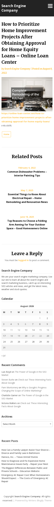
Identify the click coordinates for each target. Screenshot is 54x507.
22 (40, 335)
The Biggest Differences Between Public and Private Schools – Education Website (24, 469)
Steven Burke (8, 379)
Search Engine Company (14, 8)
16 (48, 330)
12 (19, 330)
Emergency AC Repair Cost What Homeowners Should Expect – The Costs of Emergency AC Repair (26, 478)
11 (11, 330)
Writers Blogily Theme (40, 500)
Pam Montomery (10, 387)
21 (33, 335)
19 (19, 335)
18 (11, 335)
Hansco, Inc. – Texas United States (20, 456)
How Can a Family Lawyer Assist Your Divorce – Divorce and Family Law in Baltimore (26, 451)
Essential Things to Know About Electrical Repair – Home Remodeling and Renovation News (27, 198)
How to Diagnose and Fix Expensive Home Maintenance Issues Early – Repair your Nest (25, 462)
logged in (23, 260)
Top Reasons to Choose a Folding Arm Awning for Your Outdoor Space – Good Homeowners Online (27, 224)
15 (40, 330)
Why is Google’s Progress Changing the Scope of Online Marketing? (24, 389)
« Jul (3, 355)
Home (6, 134)
